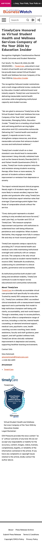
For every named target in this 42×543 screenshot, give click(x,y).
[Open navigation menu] (4, 20)
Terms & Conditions (31, 534)
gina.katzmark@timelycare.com (15, 357)
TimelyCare (19, 66)
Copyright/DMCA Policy (14, 539)
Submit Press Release (12, 534)
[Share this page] (38, 20)
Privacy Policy (32, 539)
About (10, 530)
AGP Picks (5, 3)
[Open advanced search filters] (32, 20)
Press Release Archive (25, 530)
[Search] (27, 20)
